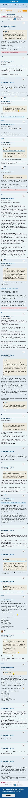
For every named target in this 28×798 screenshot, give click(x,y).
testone (2, 350)
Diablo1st (6, 106)
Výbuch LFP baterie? (7, 14)
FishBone (2, 56)
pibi (1, 462)
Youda (5, 494)
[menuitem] (4, 5)
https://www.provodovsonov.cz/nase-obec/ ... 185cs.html (13, 592)
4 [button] (18, 19)
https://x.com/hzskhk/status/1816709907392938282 (12, 66)
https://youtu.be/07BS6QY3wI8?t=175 (9, 288)
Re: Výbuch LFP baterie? (8, 26)
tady (6, 738)
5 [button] (20, 19)
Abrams (5, 630)
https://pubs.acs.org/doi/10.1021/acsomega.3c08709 (12, 116)
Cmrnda (2, 595)
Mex (1, 194)
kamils (2, 577)
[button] (11, 19)
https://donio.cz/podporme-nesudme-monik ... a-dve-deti (13, 502)
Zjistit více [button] (18, 791)
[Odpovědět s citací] (24, 23)
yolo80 (2, 21)
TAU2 (6, 586)
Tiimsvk (6, 472)
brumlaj (2, 138)
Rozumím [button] (8, 795)
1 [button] (13, 19)
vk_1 (5, 97)
